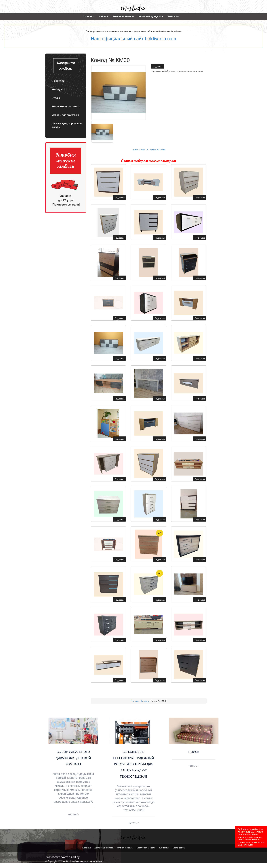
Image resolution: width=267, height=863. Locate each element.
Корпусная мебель (145, 847)
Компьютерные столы (66, 106)
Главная (89, 16)
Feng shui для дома (151, 16)
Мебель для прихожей (65, 115)
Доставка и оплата (104, 847)
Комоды (57, 89)
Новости (173, 16)
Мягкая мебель (125, 847)
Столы (56, 98)
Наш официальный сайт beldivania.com (133, 38)
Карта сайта (178, 847)
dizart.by (74, 857)
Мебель (103, 16)
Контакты (164, 847)
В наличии (58, 81)
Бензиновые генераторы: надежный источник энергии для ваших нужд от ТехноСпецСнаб (133, 764)
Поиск (193, 751)
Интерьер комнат (123, 16)
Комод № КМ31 (157, 149)
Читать (72, 814)
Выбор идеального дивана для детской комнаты (73, 757)
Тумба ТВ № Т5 (140, 149)
